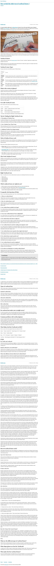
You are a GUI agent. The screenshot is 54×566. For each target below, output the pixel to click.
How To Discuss (3, 1)
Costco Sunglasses (6, 28)
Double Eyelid (3, 274)
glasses (13, 29)
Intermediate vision (5, 149)
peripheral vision (34, 81)
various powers (14, 60)
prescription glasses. (22, 187)
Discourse (6, 564)
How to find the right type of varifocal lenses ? (15, 3)
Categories (5, 562)
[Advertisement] (27, 14)
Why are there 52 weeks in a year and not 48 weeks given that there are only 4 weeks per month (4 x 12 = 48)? (19, 263)
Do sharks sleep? (3, 265)
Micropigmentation (4, 267)
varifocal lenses (15, 27)
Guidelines (10, 562)
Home (2, 562)
